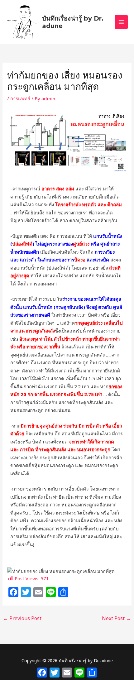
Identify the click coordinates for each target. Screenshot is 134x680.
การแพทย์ (20, 98)
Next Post (116, 618)
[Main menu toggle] (121, 22)
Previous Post (22, 618)
